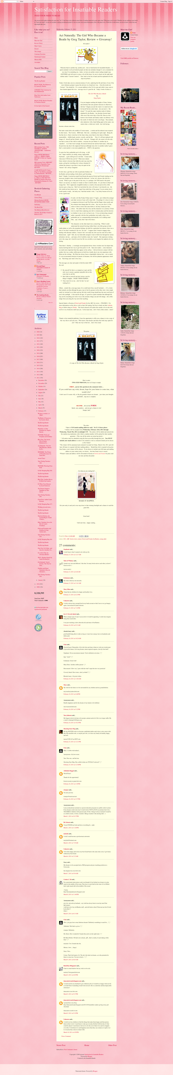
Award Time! (41, 458)
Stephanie (67, 549)
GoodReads (37, 195)
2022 (38, 344)
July (39, 396)
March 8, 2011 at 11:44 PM (71, 894)
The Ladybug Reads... (43, 295)
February (41, 411)
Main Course (38, 46)
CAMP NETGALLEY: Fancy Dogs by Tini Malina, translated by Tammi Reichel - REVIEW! (43, 171)
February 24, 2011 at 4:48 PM (72, 694)
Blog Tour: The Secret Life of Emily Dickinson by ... (44, 441)
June (39, 399)
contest (79, 539)
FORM (93, 405)
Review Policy (38, 43)
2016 (38, 362)
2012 (38, 375)
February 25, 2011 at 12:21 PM (72, 742)
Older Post (112, 1045)
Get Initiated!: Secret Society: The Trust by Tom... (44, 563)
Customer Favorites (39, 54)
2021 (38, 347)
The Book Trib (38, 207)
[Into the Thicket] (126, 132)
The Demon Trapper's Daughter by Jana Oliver (44, 490)
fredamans (67, 578)
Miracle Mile (38, 59)
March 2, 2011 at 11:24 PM (71, 828)
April (40, 405)
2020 (38, 350)
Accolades (37, 62)
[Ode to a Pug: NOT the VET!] (123, 138)
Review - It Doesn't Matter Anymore (44, 297)
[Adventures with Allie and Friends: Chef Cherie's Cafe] (126, 139)
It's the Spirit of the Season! (42, 106)
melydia (66, 834)
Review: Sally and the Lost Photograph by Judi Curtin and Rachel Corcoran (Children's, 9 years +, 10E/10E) (44, 286)
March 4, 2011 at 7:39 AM (71, 843)
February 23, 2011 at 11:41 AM (72, 583)
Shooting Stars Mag (69, 729)
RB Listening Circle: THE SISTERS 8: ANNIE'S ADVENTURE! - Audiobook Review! (42, 149)
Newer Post (60, 1045)
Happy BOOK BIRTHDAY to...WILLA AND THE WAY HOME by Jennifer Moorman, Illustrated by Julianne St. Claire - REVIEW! (43, 179)
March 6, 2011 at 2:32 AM (71, 856)
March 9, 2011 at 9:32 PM (71, 1013)
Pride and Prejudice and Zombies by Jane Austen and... (44, 530)
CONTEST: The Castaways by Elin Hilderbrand (42, 90)
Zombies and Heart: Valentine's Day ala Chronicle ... (44, 570)
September (41, 389)
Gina (65, 645)
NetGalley (37, 204)
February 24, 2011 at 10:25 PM (72, 723)
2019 (38, 353)
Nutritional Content (39, 57)
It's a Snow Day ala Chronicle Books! (43, 553)
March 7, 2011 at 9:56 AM (71, 873)
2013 (38, 372)
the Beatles (96, 539)
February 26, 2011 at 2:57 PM (72, 799)
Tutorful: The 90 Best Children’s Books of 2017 (43, 213)
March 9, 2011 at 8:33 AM (71, 913)
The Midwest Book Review (41, 210)
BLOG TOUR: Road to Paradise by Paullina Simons (43, 101)
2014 (38, 368)
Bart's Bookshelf (41, 275)
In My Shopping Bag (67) (45, 504)
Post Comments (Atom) (70, 1049)
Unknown (66, 601)
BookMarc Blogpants (70, 966)
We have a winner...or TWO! (44, 414)
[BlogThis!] (82, 536)
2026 (38, 332)
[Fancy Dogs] (126, 115)
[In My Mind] (126, 127)
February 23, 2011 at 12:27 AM (72, 555)
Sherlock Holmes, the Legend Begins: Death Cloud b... (45, 517)
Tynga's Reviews (41, 254)
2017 (38, 359)
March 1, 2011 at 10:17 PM (71, 816)
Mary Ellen (67, 589)
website (110, 305)
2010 (38, 584)
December (41, 380)
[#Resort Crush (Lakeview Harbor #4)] (130, 114)
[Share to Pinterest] (88, 536)
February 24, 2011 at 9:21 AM (72, 625)
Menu (36, 38)
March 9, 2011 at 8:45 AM (71, 960)
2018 (38, 356)
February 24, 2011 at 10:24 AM (72, 638)
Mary (65, 685)
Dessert (36, 49)
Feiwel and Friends (80, 303)
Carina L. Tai (67, 879)
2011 (64, 539)
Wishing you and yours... (44, 507)
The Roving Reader (39, 81)
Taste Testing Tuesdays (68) (44, 462)
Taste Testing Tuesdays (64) (44, 575)
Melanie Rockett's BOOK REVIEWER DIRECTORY (41, 201)
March (40, 408)
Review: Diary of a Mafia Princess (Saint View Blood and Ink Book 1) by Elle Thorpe (44, 258)
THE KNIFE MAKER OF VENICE (43, 268)
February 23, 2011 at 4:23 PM (72, 595)
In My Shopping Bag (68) (45, 470)
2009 (38, 587)
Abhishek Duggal (69, 771)
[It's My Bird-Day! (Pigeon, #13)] (130, 138)
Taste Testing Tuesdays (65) (44, 535)
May (39, 402)
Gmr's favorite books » (133, 148)
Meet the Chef (38, 40)
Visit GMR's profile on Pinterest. (130, 58)
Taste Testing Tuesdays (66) (44, 495)
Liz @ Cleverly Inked (70, 614)
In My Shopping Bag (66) (45, 539)
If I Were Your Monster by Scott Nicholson (44, 485)
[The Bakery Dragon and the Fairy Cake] (123, 145)
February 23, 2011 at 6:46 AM (72, 572)
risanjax (66, 790)
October (40, 386)
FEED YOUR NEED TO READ (47, 15)
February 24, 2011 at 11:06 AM (72, 679)
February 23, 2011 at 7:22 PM (72, 608)
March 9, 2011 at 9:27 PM (71, 994)
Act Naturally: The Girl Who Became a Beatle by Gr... (44, 447)
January (40, 580)
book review (73, 539)
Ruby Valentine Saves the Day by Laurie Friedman (45, 523)
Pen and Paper (41, 266)
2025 (38, 335)
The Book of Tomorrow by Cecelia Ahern (44, 419)
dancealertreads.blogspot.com (72, 981)
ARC (68, 539)
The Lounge (37, 51)
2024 (38, 338)
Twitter (75, 307)
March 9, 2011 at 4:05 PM (71, 975)
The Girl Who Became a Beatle (97, 94)
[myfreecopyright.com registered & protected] (43, 609)
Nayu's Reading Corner (43, 281)
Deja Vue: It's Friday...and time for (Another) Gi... (45, 549)
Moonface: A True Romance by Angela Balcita (44, 430)
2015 (38, 365)
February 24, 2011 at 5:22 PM (72, 709)
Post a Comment (66, 1036)
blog (60, 307)
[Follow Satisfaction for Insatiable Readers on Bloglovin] (129, 49)
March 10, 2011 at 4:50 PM (71, 1032)
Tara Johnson (68, 715)
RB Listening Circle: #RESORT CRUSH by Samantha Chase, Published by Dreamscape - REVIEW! (43, 164)
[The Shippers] (134, 120)
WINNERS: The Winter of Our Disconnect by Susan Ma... (44, 453)
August (40, 392)
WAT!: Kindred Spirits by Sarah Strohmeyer (45, 558)
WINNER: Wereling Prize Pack (45, 467)
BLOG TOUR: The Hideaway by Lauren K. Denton (42, 85)
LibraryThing (38, 197)
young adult (103, 539)
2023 (38, 341)
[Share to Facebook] (86, 536)
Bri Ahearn (67, 822)
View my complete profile (133, 39)
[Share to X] (84, 536)
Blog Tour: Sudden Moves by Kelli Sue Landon (45, 480)
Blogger (90, 1056)
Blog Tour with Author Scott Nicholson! (42, 96)
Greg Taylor (97, 98)
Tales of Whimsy (68, 561)
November (41, 383)
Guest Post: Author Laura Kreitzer (45, 500)
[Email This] (80, 536)
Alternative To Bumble (43, 276)
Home (86, 1045)
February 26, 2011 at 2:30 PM (72, 784)
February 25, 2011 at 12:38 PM (72, 765)
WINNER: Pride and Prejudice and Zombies (45, 435)
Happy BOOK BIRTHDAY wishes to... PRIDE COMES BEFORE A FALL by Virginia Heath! (42, 157)
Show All (50, 302)
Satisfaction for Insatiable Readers (75, 9)
